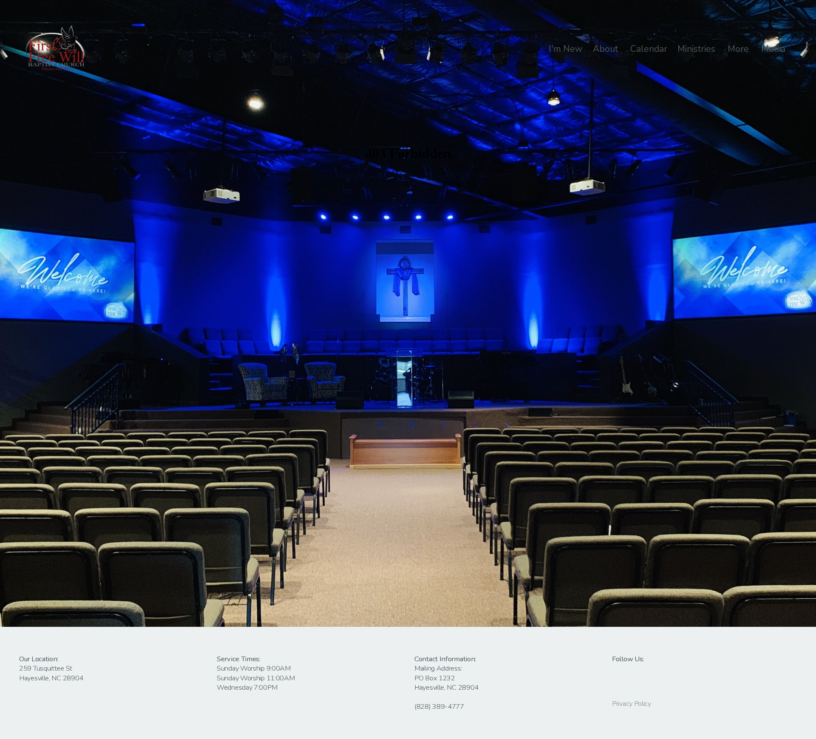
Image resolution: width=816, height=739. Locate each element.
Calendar (648, 49)
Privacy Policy (631, 703)
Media (774, 49)
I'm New (566, 49)
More (739, 49)
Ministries (697, 49)
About (606, 49)
